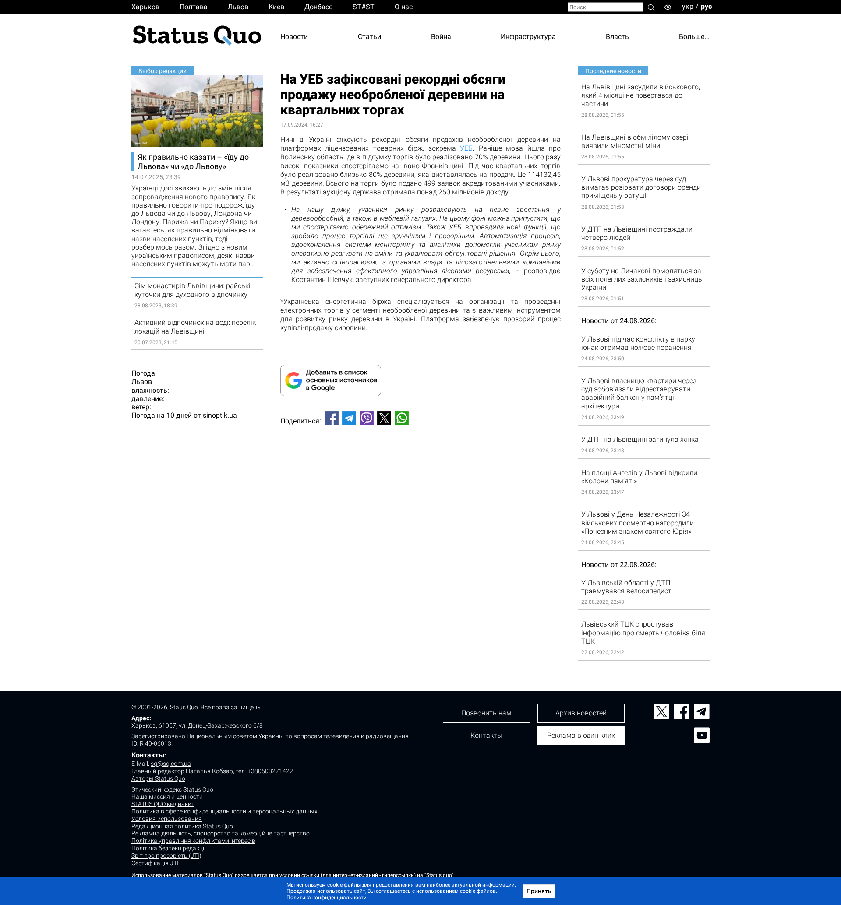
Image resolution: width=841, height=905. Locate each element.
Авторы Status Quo (158, 778)
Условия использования (166, 818)
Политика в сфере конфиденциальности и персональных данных (224, 811)
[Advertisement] (420, 461)
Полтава (194, 7)
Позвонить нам (486, 713)
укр (687, 6)
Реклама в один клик (581, 735)
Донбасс (318, 7)
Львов (238, 7)
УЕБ (466, 148)
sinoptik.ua (220, 415)
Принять (539, 890)
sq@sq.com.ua (171, 763)
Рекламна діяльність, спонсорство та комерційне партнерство (220, 833)
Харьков (145, 7)
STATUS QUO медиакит (162, 803)
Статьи (369, 36)
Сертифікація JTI (155, 862)
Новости (294, 36)
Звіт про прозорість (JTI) (166, 855)
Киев (276, 7)
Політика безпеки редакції (168, 848)
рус (706, 6)
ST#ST (364, 7)
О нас (404, 7)
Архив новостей (581, 713)
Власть (617, 36)
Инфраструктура (528, 36)
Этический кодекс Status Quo (172, 789)
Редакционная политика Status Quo (182, 826)
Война (441, 36)
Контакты (147, 755)
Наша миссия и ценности (167, 796)
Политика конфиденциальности (326, 897)
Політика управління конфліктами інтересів (193, 840)
